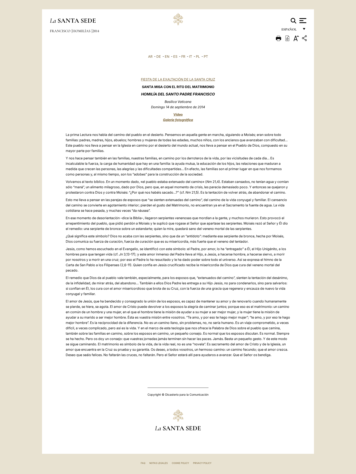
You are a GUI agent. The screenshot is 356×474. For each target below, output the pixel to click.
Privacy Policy (202, 463)
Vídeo (178, 114)
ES (175, 56)
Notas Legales (158, 463)
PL (198, 56)
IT (190, 56)
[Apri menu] (302, 20)
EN (167, 56)
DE (158, 56)
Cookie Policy (180, 463)
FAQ (143, 463)
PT (206, 56)
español (290, 30)
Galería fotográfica (178, 120)
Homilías (82, 31)
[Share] (305, 38)
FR (183, 56)
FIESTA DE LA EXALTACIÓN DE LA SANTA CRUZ (178, 79)
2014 (96, 31)
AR (150, 56)
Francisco (60, 31)
